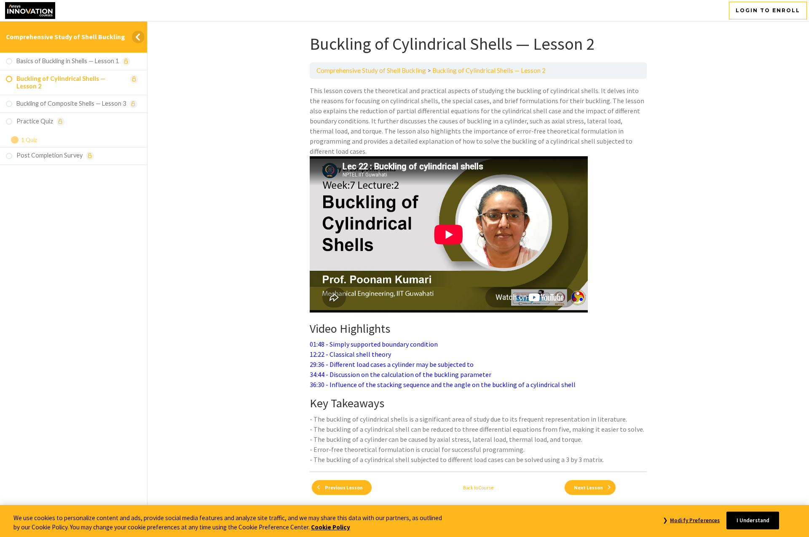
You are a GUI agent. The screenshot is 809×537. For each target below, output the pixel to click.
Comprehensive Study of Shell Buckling (65, 36)
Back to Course (478, 487)
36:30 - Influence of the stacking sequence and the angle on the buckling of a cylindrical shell (443, 384)
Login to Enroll (768, 10)
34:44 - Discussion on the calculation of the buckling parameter (400, 374)
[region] (404, 521)
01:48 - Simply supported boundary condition (374, 344)
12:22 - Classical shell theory (350, 354)
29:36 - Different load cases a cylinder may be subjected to (392, 364)
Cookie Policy (330, 528)
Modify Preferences (695, 520)
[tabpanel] (478, 275)
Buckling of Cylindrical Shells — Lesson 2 (489, 70)
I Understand (753, 520)
